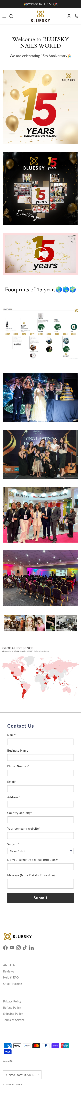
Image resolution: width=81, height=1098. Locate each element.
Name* (12, 735)
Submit (40, 897)
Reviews (8, 971)
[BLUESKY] (40, 16)
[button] (40, 254)
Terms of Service (14, 1020)
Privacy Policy (12, 1001)
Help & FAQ (11, 977)
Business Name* (18, 750)
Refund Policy (12, 1007)
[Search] (13, 16)
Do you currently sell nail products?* (32, 859)
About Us (9, 965)
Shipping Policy (13, 1013)
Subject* (13, 844)
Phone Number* (18, 766)
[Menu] (4, 16)
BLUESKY (17, 1084)
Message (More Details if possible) (31, 875)
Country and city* (19, 812)
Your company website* (23, 828)
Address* (13, 797)
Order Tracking (12, 983)
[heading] (40, 725)
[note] (40, 731)
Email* (11, 781)
